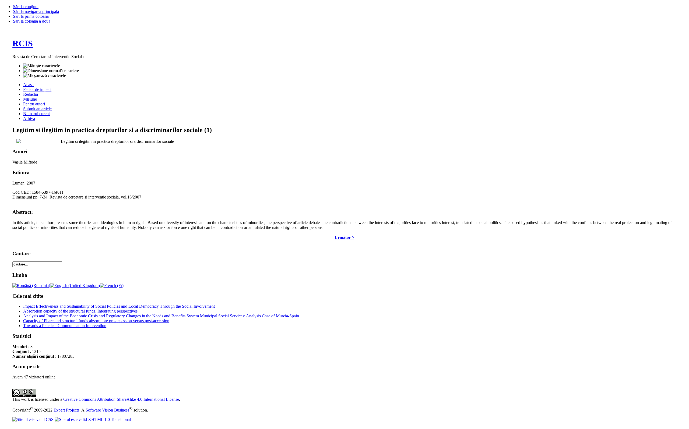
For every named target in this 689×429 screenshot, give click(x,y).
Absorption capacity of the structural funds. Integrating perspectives (80, 311)
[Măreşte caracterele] (41, 65)
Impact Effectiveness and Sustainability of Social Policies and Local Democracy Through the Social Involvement (119, 306)
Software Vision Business (107, 410)
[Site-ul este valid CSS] (33, 419)
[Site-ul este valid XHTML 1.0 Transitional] (93, 419)
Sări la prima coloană (31, 16)
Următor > (344, 237)
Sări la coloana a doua (31, 21)
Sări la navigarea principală (36, 11)
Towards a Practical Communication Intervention (64, 325)
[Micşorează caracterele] (44, 75)
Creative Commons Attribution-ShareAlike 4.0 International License (121, 399)
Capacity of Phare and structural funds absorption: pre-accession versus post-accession (96, 320)
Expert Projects (66, 410)
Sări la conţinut (25, 6)
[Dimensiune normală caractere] (51, 70)
